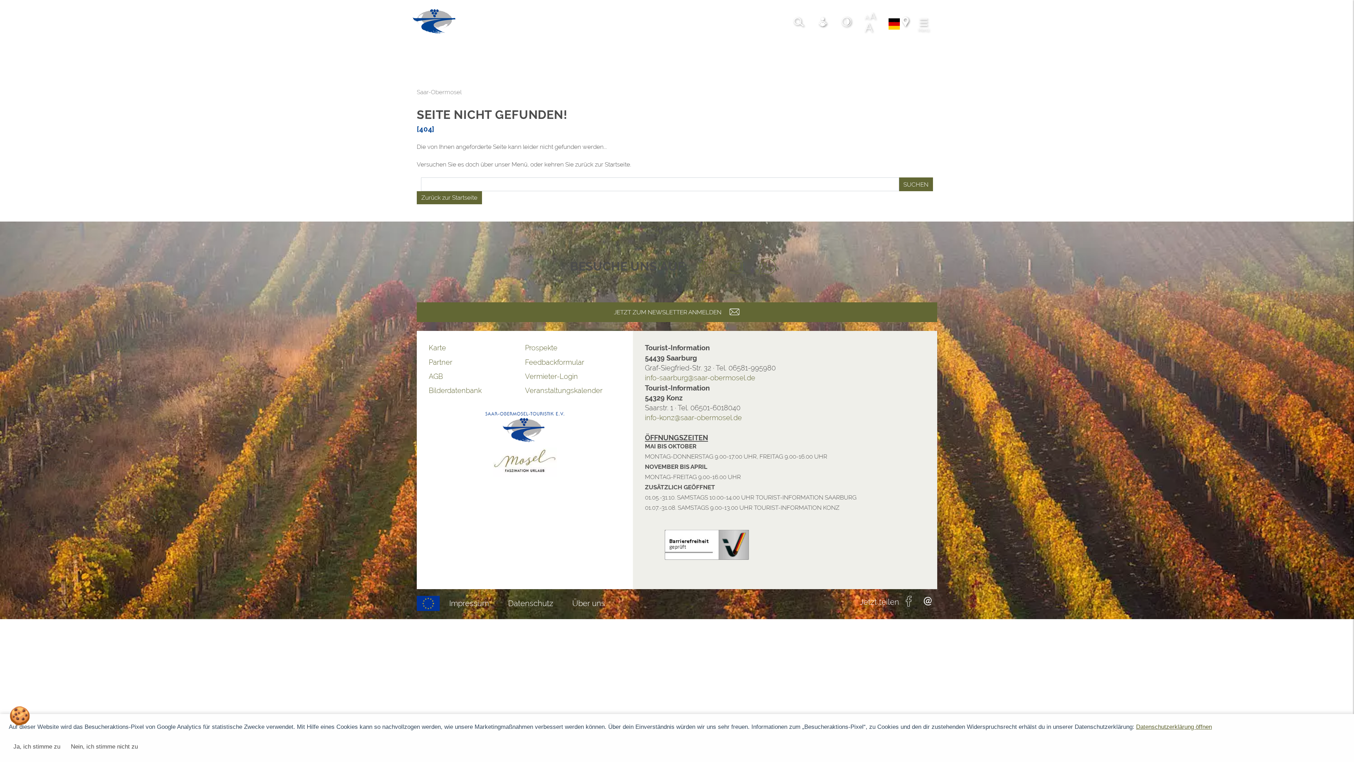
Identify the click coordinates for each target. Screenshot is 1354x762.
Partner (28, 362)
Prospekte (128, 348)
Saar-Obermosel (26, 92)
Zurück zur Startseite (37, 197)
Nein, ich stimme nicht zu (104, 746)
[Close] (1344, 602)
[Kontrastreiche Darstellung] (21, 23)
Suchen (503, 184)
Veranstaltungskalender (151, 390)
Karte (24, 348)
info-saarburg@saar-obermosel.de (287, 378)
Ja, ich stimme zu (36, 746)
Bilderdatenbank (42, 390)
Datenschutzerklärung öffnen (1174, 727)
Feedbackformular (142, 362)
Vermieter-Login (138, 376)
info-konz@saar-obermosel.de (280, 417)
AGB (23, 376)
